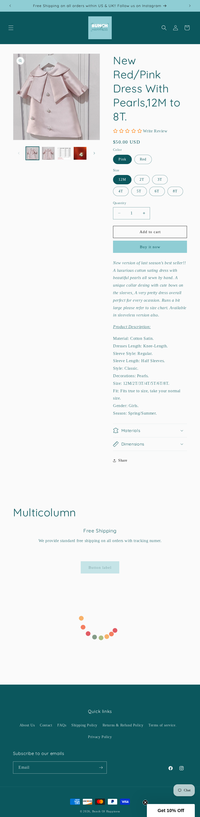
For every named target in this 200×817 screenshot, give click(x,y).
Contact (46, 725)
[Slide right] (94, 153)
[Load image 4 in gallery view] (64, 153)
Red (143, 159)
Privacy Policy (100, 737)
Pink (122, 159)
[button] (11, 27)
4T (120, 191)
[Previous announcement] (10, 5)
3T (160, 179)
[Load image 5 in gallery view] (80, 153)
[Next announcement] (190, 5)
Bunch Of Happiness (106, 811)
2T (142, 179)
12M (122, 179)
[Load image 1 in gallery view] (32, 153)
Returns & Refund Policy (123, 725)
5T (139, 191)
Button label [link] (100, 567)
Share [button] (122, 460)
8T (175, 191)
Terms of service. (162, 725)
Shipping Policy (84, 725)
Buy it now (150, 247)
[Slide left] (18, 153)
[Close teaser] (145, 802)
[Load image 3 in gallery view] (48, 153)
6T (157, 191)
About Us (27, 725)
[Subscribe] (101, 767)
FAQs (61, 725)
